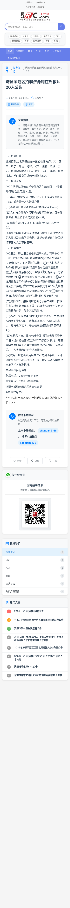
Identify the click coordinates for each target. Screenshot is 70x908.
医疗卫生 (47, 36)
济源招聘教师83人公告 (26, 666)
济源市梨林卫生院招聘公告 (28, 628)
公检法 (36, 36)
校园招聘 (37, 41)
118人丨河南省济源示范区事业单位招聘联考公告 (38, 619)
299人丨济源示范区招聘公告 (29, 611)
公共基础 (57, 51)
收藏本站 (41, 2)
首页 (10, 50)
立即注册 (31, 7)
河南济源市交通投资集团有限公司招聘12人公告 (38, 675)
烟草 (47, 41)
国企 (58, 36)
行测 (38, 51)
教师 (26, 41)
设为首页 (30, 2)
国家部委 (16, 41)
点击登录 (40, 7)
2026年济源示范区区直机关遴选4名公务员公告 (38, 647)
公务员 (25, 36)
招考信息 (20, 51)
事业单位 (14, 36)
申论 (30, 51)
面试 (46, 51)
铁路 (56, 41)
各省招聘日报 (14, 57)
